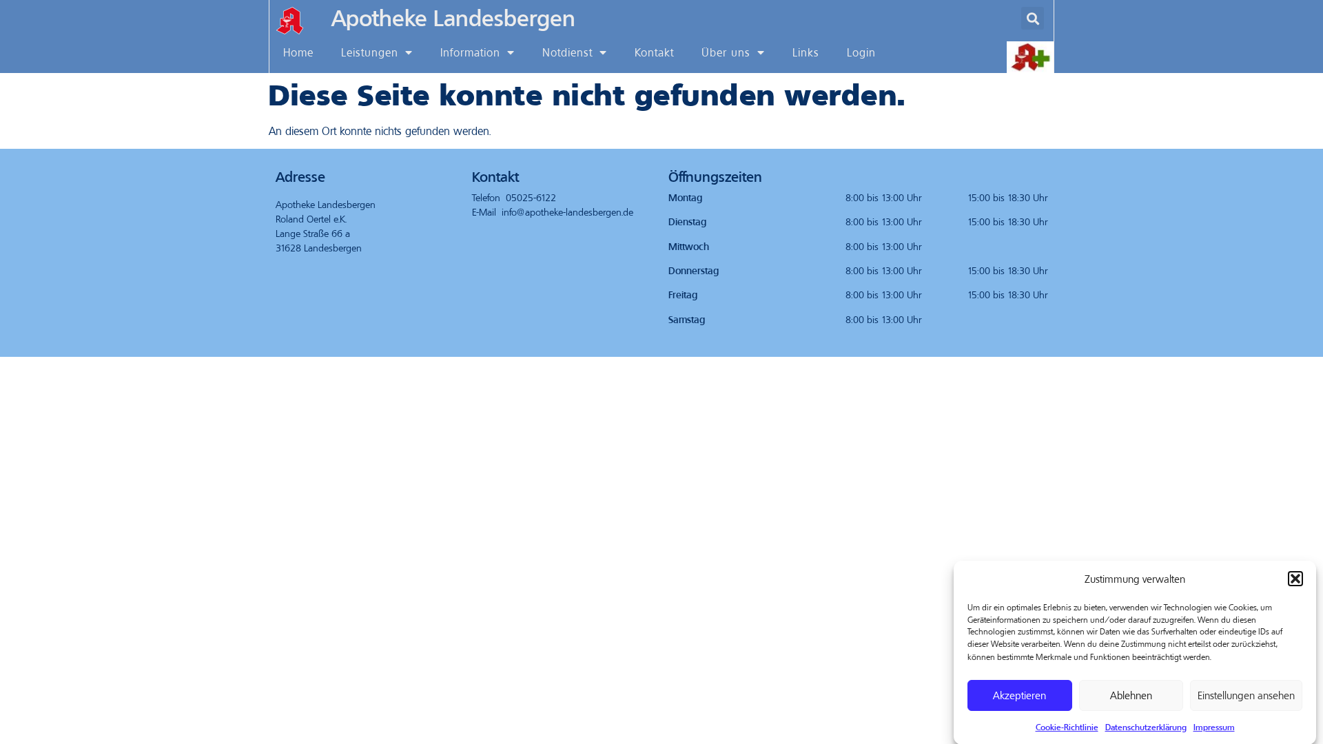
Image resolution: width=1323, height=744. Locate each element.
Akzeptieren (1019, 695)
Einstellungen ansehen (1246, 695)
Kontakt (654, 52)
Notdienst (567, 52)
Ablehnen (1131, 695)
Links (805, 52)
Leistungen (369, 52)
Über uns (725, 52)
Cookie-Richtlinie (1067, 726)
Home (298, 52)
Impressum (1214, 726)
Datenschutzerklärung (1146, 726)
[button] (1295, 579)
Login (861, 52)
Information (470, 52)
